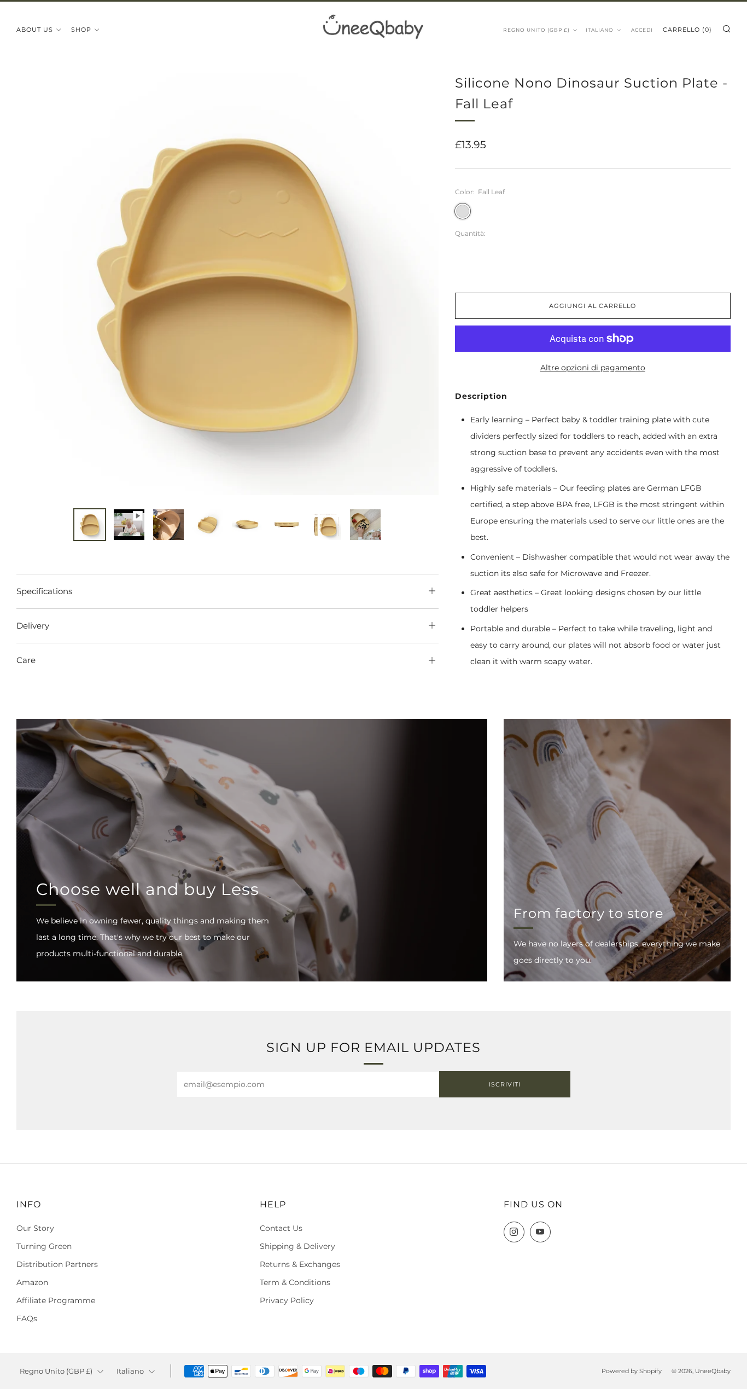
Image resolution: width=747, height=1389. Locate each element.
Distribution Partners (57, 1264)
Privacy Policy (287, 1300)
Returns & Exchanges (300, 1264)
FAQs (26, 1318)
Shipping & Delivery (297, 1246)
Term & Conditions (295, 1282)
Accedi (642, 30)
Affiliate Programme (55, 1300)
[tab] (89, 524)
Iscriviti (505, 1084)
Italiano (600, 30)
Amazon (32, 1282)
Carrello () (687, 29)
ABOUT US (34, 29)
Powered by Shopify (632, 1371)
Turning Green (44, 1246)
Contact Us (281, 1228)
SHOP (81, 29)
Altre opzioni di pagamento (592, 368)
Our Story (35, 1228)
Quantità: (470, 233)
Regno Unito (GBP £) (536, 30)
